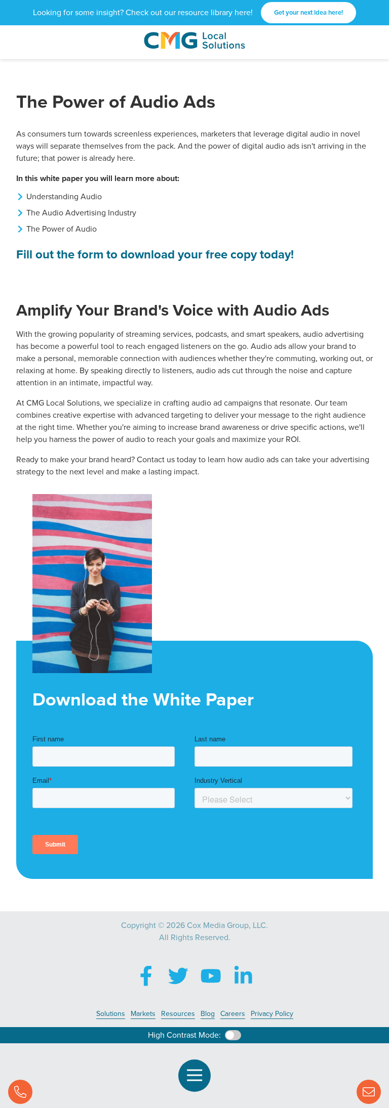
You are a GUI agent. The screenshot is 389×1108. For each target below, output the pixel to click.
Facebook (146, 976)
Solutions (110, 1014)
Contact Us (369, 1092)
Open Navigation (194, 1075)
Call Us (20, 1092)
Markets (143, 1014)
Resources (178, 1014)
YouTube (210, 976)
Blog (208, 1014)
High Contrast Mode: (184, 1035)
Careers (232, 1014)
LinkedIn (243, 976)
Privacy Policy (272, 1014)
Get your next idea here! (308, 12)
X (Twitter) (178, 976)
